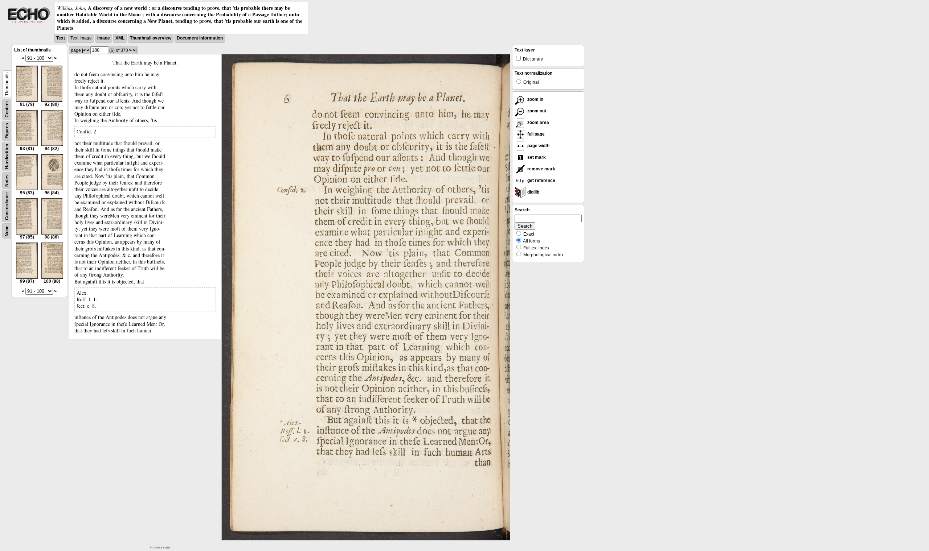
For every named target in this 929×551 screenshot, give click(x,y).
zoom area (537, 122)
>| (134, 50)
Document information (200, 38)
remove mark (540, 168)
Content (6, 109)
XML (119, 38)
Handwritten (6, 156)
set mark (536, 157)
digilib (532, 192)
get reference (540, 180)
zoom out (536, 110)
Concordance (6, 206)
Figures (6, 130)
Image (103, 38)
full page (535, 134)
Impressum (160, 547)
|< (84, 50)
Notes (6, 180)
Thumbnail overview (150, 38)
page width (537, 145)
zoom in (534, 99)
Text (60, 38)
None (6, 230)
